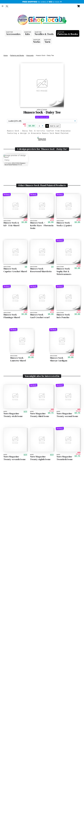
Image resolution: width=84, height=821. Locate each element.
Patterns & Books (67, 34)
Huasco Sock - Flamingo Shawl (12, 316)
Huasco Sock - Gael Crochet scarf (40, 316)
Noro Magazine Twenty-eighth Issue (40, 458)
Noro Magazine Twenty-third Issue (39, 415)
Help (12, 11)
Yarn (47, 42)
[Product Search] (7, 6)
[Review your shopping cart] (79, 6)
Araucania (29, 55)
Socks (36, 42)
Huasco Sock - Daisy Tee (45, 55)
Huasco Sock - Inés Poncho (64, 316)
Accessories (13, 34)
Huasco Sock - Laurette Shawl (18, 359)
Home (6, 55)
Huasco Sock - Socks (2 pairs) (64, 224)
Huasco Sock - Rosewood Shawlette (41, 270)
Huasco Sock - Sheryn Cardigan (58, 359)
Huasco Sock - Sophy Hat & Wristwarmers (64, 271)
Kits (27, 34)
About (5, 11)
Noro (5, 411)
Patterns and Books (17, 55)
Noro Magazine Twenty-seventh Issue (15, 458)
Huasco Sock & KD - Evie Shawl (11, 224)
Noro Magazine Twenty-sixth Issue (13, 415)
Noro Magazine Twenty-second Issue (67, 415)
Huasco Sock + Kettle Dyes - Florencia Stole (41, 225)
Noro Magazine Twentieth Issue (65, 458)
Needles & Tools (44, 34)
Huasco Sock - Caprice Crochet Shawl (15, 270)
